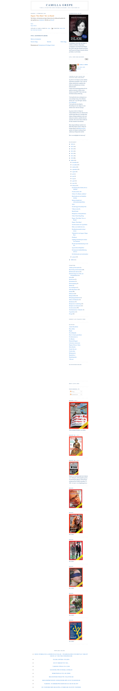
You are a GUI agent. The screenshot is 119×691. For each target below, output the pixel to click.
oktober (74, 167)
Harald (52, 20)
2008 (72, 260)
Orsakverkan (72, 351)
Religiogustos (72, 353)
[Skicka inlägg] (52, 28)
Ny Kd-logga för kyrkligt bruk (79, 206)
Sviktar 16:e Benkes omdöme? (79, 194)
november (74, 164)
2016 (72, 144)
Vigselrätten (72, 312)
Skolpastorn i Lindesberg (75, 303)
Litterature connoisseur (74, 343)
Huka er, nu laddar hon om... (78, 227)
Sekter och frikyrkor (73, 299)
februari (74, 185)
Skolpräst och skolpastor (75, 305)
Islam (70, 277)
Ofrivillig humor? (73, 289)
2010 (72, 158)
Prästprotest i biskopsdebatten (79, 213)
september (74, 169)
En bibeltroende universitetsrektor (80, 254)
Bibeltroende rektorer (74, 271)
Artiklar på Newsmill (74, 267)
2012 (72, 153)
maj (73, 178)
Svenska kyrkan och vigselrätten (79, 224)
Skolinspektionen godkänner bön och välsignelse (61, 680)
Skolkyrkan (72, 301)
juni (73, 176)
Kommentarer (74, 394)
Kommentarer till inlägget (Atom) (47, 45)
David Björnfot (72, 333)
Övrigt (70, 314)
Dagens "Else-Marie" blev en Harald (42, 16)
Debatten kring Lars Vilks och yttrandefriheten (76, 274)
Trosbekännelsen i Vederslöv (76, 309)
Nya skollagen (72, 287)
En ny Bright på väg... (61, 663)
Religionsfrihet (72, 295)
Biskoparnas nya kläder (61, 673)
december (74, 162)
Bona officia (72, 329)
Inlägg (72, 391)
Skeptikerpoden (73, 357)
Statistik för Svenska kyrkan (61, 670)
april (73, 181)
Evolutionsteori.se (73, 337)
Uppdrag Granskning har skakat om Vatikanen (79, 240)
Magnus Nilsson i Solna (74, 345)
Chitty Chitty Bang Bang (78, 216)
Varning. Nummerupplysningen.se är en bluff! (61, 683)
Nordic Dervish (72, 349)
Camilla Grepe (59, 5)
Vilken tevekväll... (76, 209)
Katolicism (71, 279)
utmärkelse (41, 20)
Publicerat (71, 293)
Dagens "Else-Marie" (77, 222)
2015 (72, 146)
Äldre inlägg (63, 41)
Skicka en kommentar (36, 39)
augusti (74, 171)
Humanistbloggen (73, 341)
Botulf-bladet (75, 211)
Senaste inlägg (34, 41)
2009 (72, 160)
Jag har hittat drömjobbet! (78, 247)
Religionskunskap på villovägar (61, 677)
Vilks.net (71, 359)
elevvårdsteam (72, 102)
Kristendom (72, 281)
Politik (70, 291)
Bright (70, 331)
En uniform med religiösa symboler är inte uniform (61, 687)
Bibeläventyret (81, 128)
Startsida (49, 41)
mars (73, 183)
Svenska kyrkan (73, 307)
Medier (70, 285)
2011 (72, 156)
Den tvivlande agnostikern (75, 335)
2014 (72, 149)
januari (74, 257)
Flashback (74, 237)
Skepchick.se (72, 355)
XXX (73, 204)
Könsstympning (73, 283)
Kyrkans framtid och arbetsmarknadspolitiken (78, 201)
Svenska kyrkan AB (76, 191)
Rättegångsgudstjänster (74, 297)
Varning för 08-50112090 (61, 666)
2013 (72, 151)
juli (73, 174)
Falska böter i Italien (61, 659)
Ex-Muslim (71, 339)
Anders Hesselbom (73, 326)
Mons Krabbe (72, 347)
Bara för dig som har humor (75, 269)
